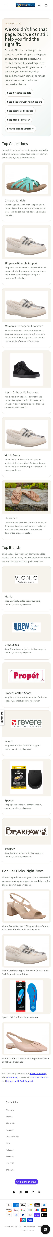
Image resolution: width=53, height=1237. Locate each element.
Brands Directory (38, 1073)
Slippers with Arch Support (19, 1081)
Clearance (12, 1077)
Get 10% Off (2, 717)
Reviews (9, 1130)
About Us (10, 1123)
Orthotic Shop (16, 1226)
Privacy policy (29, 1226)
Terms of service (28, 1231)
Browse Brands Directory (20, 128)
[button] (6, 5)
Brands (9, 1116)
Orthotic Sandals (40, 1077)
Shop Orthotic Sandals (19, 92)
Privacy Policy (12, 1136)
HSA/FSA (10, 1163)
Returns (9, 1150)
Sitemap (10, 1110)
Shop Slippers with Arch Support (24, 101)
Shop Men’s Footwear (18, 119)
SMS (8, 1143)
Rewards (10, 1156)
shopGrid (10, 1169)
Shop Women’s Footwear (20, 110)
